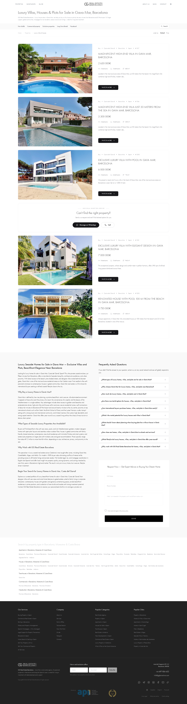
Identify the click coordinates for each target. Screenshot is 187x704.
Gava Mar (121, 48)
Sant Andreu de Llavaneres (156, 566)
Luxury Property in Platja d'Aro (142, 643)
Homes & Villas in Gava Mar (142, 618)
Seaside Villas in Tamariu (141, 636)
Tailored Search (61, 625)
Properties (19, 4)
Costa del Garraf (109, 48)
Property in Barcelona (140, 615)
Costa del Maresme (74, 554)
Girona (70, 566)
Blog (155, 4)
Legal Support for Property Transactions (29, 632)
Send (133, 519)
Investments (30, 4)
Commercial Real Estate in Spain (27, 618)
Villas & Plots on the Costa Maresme (105, 646)
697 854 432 (162, 671)
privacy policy (125, 511)
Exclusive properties (49, 26)
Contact (163, 4)
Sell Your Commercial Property (26, 646)
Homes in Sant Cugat (140, 625)
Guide (41, 4)
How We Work (61, 629)
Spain (130, 48)
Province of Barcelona (40, 554)
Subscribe (112, 670)
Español (153, 690)
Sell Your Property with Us (25, 643)
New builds (21, 26)
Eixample (126, 554)
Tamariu (98, 566)
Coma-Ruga (107, 554)
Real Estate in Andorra (101, 632)
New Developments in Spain (103, 636)
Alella (116, 566)
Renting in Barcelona (24, 622)
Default (162, 33)
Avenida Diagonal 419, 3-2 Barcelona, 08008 (161, 665)
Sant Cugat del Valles (96, 554)
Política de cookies (154, 696)
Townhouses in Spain (101, 629)
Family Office (60, 622)
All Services (21, 650)
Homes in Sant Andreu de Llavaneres (144, 639)
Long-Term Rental (62, 26)
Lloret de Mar (85, 554)
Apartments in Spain (100, 622)
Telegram (59, 636)
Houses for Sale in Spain (102, 625)
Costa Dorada (63, 554)
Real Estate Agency (100, 615)
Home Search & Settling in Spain (27, 639)
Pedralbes (133, 554)
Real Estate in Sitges (139, 632)
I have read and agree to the (117, 511)
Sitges (113, 554)
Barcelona (22, 554)
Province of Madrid (44, 586)
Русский (166, 690)
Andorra (31, 558)
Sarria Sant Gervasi (159, 554)
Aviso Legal (144, 696)
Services (59, 618)
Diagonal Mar (142, 554)
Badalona (150, 554)
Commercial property (33, 26)
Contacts (59, 639)
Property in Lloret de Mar (141, 646)
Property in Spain (100, 618)
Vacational (73, 26)
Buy (99, 48)
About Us (146, 4)
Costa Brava (29, 554)
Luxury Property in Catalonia (103, 643)
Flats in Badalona (139, 629)
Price (167, 33)
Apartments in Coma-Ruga (141, 622)
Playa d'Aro (119, 554)
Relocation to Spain (23, 636)
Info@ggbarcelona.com (161, 675)
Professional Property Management (28, 625)
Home (19, 33)
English (160, 690)
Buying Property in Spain (25, 615)
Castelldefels (130, 566)
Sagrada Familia (23, 558)
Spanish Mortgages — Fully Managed (29, 629)
